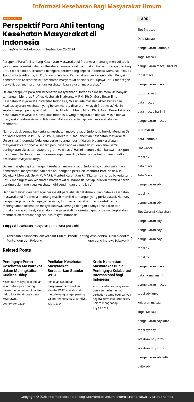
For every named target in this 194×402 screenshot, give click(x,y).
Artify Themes (162, 397)
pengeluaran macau (152, 266)
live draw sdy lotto (151, 339)
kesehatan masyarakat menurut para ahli (48, 226)
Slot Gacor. (145, 148)
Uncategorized (12, 18)
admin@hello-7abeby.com (22, 49)
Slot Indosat (146, 29)
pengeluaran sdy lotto (153, 321)
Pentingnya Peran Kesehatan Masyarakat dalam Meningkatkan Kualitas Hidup (22, 268)
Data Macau (146, 39)
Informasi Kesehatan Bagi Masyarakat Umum (97, 6)
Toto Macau (146, 175)
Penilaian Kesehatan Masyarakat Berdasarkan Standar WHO (65, 268)
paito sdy (144, 366)
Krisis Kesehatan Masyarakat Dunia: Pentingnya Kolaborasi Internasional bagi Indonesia (112, 271)
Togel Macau (147, 57)
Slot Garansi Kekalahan (154, 212)
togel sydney (147, 330)
